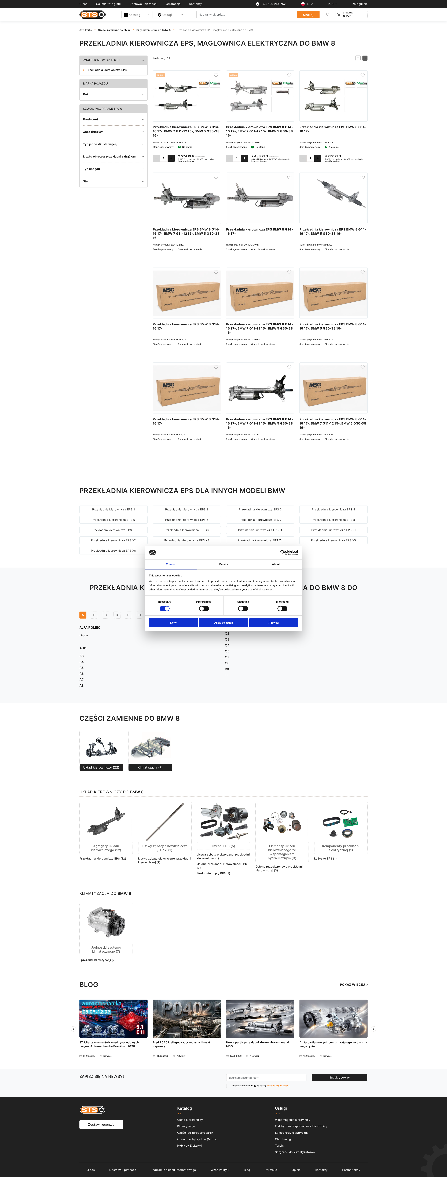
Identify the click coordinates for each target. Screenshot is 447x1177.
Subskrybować (339, 1077)
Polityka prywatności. (278, 1085)
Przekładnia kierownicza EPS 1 (113, 509)
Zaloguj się (360, 4)
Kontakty (195, 4)
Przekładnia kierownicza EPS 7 (260, 519)
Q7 (227, 657)
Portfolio (271, 1170)
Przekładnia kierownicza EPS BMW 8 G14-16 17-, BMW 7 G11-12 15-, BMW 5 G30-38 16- (186, 131)
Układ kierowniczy (190, 1119)
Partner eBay (351, 1170)
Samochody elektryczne (291, 1132)
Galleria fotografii (108, 4)
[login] (216, 75)
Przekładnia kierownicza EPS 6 (186, 519)
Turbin (279, 1145)
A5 (81, 668)
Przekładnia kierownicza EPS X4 (260, 540)
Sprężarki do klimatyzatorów (295, 1152)
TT (227, 675)
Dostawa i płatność (122, 1170)
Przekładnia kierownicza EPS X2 (113, 540)
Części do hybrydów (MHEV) (197, 1139)
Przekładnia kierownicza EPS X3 (186, 540)
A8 (81, 685)
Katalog (135, 15)
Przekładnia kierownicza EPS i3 (113, 530)
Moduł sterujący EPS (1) (213, 873)
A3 (81, 656)
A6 (81, 673)
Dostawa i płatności (143, 4)
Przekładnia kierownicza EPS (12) (102, 858)
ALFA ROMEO (90, 627)
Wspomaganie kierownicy (292, 1119)
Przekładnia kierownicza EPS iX (260, 530)
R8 (227, 669)
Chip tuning (283, 1139)
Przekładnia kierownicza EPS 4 (333, 509)
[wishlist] (328, 14)
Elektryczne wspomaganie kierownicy (301, 1126)
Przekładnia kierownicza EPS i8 (187, 530)
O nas (83, 4)
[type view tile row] (358, 58)
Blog (247, 1170)
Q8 (227, 663)
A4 (81, 662)
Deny (173, 622)
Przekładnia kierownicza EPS (107, 70)
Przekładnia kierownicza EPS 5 (113, 519)
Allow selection (223, 622)
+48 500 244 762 (273, 4)
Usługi (167, 15)
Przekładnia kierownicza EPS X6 (113, 550)
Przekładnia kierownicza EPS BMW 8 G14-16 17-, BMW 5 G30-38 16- (332, 231)
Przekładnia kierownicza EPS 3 (260, 509)
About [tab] (276, 564)
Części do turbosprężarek (195, 1132)
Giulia (83, 635)
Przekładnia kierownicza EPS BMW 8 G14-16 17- (332, 129)
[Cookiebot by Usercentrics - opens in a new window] (283, 552)
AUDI (83, 648)
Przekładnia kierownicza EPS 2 (186, 509)
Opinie (296, 1170)
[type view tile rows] (365, 58)
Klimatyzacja (186, 1126)
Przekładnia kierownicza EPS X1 (333, 530)
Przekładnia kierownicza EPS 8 (333, 519)
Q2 (227, 633)
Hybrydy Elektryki (189, 1145)
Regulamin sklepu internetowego (173, 1170)
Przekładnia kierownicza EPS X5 (333, 540)
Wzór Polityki (220, 1170)
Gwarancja (173, 4)
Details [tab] (223, 564)
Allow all (274, 622)
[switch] (204, 608)
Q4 (227, 645)
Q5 (227, 651)
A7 (81, 679)
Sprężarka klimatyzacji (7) (97, 960)
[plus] (171, 158)
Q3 (227, 639)
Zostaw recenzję (101, 1124)
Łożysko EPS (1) (325, 858)
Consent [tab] (171, 564)
